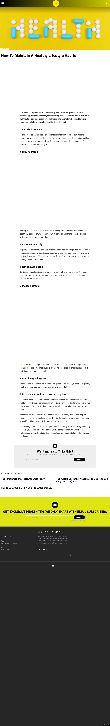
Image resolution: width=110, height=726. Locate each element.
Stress (22, 364)
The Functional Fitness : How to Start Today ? (23, 479)
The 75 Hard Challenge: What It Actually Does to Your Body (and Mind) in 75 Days (82, 480)
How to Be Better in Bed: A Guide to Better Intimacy (26, 488)
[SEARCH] (107, 3)
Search (70, 555)
